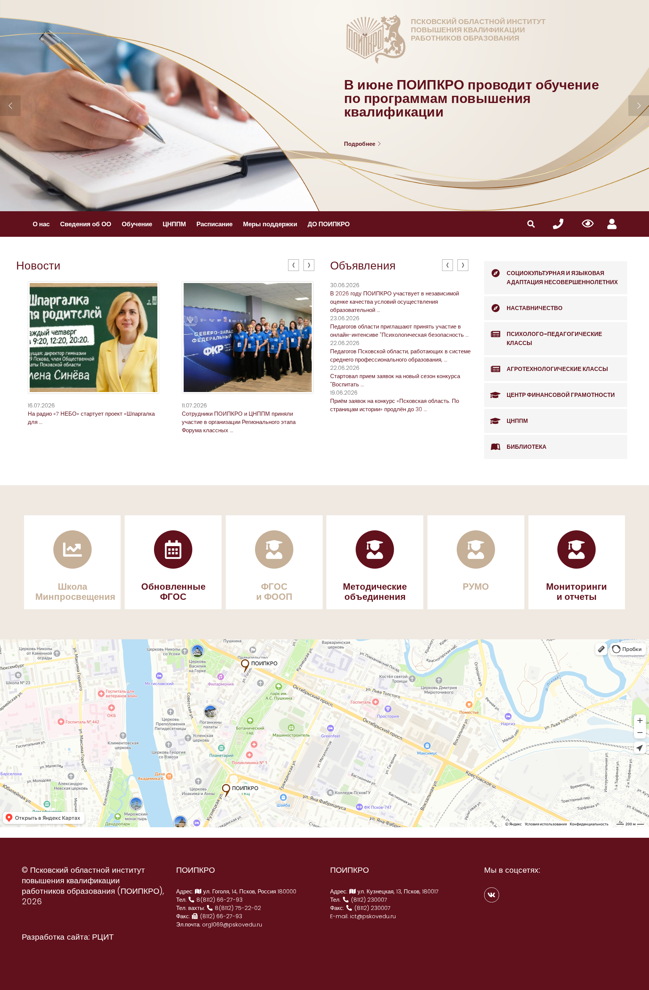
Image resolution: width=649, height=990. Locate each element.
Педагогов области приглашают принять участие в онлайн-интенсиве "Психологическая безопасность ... (399, 330)
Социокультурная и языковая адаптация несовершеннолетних (562, 277)
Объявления (362, 265)
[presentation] (293, 265)
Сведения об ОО (85, 224)
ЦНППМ (174, 224)
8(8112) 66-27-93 (219, 900)
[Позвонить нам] (558, 224)
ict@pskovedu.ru (373, 916)
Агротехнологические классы (557, 369)
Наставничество (535, 308)
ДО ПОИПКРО (329, 224)
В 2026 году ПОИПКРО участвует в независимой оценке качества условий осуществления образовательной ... (394, 301)
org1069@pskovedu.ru (232, 924)
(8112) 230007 (368, 900)
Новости (38, 265)
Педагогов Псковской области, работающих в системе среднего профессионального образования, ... (400, 355)
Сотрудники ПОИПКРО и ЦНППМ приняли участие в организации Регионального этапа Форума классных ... (239, 422)
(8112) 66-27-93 (220, 916)
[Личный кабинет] (612, 224)
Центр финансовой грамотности (561, 395)
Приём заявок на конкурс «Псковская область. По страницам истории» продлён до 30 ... (394, 405)
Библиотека (526, 447)
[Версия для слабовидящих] (588, 224)
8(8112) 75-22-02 (237, 908)
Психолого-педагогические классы (554, 338)
